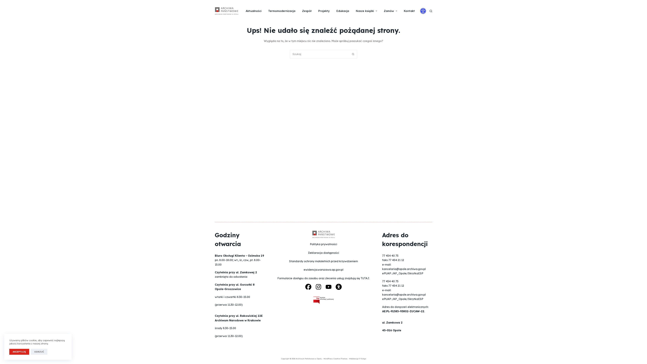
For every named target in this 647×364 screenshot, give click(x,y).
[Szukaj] (431, 11)
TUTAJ (365, 278)
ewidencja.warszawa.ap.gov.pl (323, 269)
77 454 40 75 (390, 255)
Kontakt (409, 11)
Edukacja (342, 11)
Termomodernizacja (281, 11)
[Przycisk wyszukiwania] (353, 54)
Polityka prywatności (323, 244)
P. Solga (362, 359)
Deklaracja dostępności (323, 252)
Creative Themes (340, 359)
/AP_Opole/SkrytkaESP (407, 273)
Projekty (324, 11)
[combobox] (319, 54)
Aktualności (253, 11)
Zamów (389, 11)
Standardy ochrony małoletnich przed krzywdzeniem (323, 261)
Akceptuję (19, 351)
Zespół (307, 11)
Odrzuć (39, 351)
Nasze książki (365, 11)
